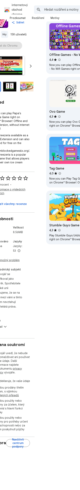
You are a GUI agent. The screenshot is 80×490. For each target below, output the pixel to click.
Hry (5, 34)
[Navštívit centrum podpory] (18, 443)
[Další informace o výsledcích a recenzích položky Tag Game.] (59, 173)
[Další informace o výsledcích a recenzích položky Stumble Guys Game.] (59, 230)
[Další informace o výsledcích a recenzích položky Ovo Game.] (59, 116)
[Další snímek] (31, 66)
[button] (9, 86)
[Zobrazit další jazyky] (19, 251)
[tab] (18, 17)
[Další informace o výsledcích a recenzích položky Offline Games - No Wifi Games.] (59, 59)
